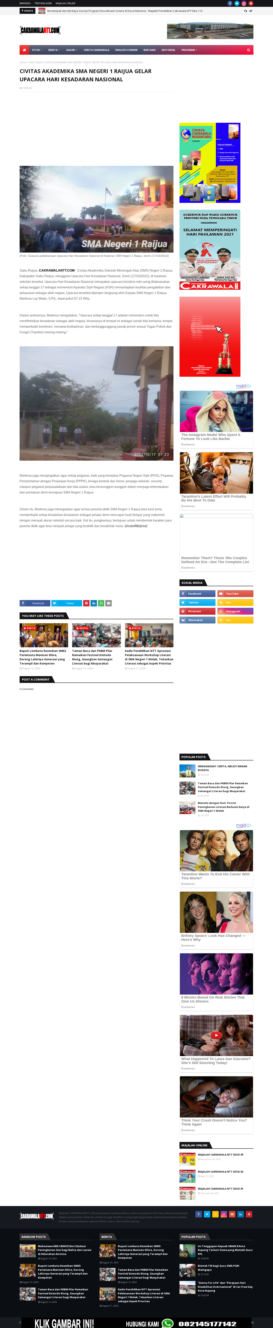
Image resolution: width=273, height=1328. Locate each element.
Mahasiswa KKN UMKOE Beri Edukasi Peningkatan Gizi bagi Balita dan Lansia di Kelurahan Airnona (64, 1250)
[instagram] (243, 3)
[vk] (197, 620)
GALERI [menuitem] (70, 50)
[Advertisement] (96, 124)
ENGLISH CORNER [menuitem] (126, 50)
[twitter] (236, 3)
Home (23, 62)
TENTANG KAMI (43, 3)
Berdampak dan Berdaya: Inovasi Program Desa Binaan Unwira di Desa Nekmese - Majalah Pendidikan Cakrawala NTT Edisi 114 (124, 11)
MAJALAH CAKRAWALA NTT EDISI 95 (220, 1154)
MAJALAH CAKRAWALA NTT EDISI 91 (220, 1188)
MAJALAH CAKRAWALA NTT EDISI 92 (220, 1171)
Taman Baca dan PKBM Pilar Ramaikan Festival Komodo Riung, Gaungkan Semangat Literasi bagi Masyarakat (92, 657)
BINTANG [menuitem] (149, 50)
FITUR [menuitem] (36, 50)
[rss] (235, 602)
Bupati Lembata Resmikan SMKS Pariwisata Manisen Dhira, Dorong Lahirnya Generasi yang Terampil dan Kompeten (43, 657)
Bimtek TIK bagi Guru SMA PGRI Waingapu (218, 1268)
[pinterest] (250, 3)
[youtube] (235, 593)
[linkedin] (240, 1214)
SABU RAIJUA (36, 62)
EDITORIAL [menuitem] (168, 50)
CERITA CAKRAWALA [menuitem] (96, 50)
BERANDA (25, 3)
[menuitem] (24, 50)
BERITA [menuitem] (53, 50)
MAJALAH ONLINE (65, 3)
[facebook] (229, 3)
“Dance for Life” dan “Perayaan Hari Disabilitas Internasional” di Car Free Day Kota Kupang (225, 1286)
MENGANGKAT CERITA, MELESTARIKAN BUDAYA (222, 768)
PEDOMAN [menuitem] (188, 50)
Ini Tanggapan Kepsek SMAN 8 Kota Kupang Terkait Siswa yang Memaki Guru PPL (225, 1250)
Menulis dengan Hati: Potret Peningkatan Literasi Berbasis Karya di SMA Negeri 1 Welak (223, 807)
